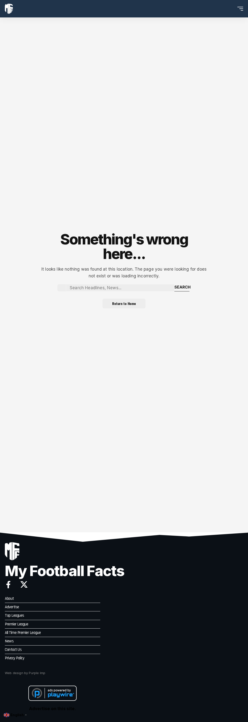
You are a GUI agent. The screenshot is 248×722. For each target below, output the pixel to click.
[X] (24, 584)
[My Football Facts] (9, 9)
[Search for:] (120, 287)
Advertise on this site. (52, 708)
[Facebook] (8, 584)
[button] (231, 8)
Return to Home (124, 303)
